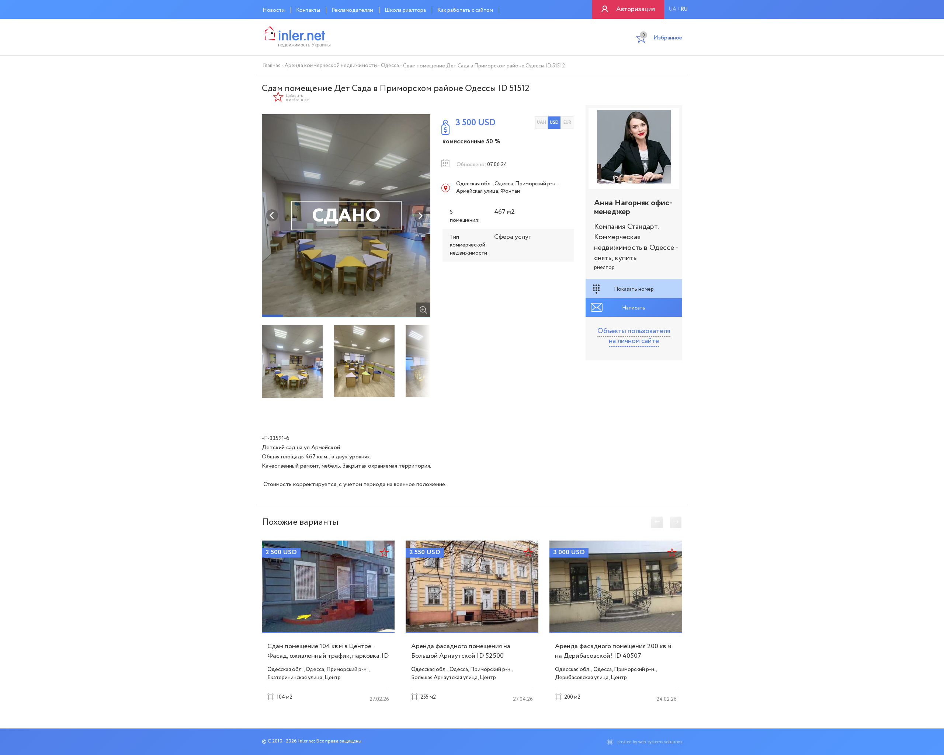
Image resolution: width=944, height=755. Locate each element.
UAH (541, 122)
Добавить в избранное (297, 98)
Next (420, 215)
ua (672, 9)
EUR (567, 122)
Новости (274, 10)
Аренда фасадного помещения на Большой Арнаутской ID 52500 (460, 651)
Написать (633, 308)
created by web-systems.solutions (649, 742)
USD (554, 122)
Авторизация (635, 9)
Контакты (308, 10)
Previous (272, 215)
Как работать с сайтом (465, 10)
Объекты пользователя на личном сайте (633, 336)
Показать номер (634, 289)
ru (684, 9)
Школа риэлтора (405, 10)
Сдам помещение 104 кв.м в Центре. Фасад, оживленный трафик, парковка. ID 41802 (328, 656)
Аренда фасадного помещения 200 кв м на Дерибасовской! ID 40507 (613, 651)
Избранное (662, 38)
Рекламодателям (352, 10)
